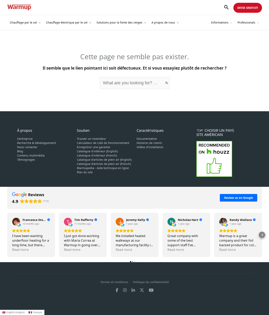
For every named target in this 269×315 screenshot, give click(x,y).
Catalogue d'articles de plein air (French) (104, 164)
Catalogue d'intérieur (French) (97, 155)
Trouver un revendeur (91, 139)
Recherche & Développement (36, 143)
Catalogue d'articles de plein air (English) (104, 159)
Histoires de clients (149, 143)
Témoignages (26, 159)
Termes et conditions (114, 282)
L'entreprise (25, 139)
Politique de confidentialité (151, 282)
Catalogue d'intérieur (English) (97, 151)
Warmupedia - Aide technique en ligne (103, 168)
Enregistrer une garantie (93, 147)
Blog (20, 151)
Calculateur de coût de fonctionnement (103, 143)
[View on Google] (16, 222)
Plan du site (85, 172)
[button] (226, 7)
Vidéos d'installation (150, 147)
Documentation (147, 139)
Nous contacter (27, 147)
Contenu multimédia (31, 155)
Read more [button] (20, 249)
